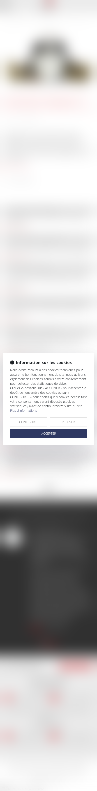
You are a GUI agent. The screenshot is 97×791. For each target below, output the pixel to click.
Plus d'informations (23, 410)
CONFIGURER (28, 422)
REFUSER (68, 422)
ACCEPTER (48, 433)
